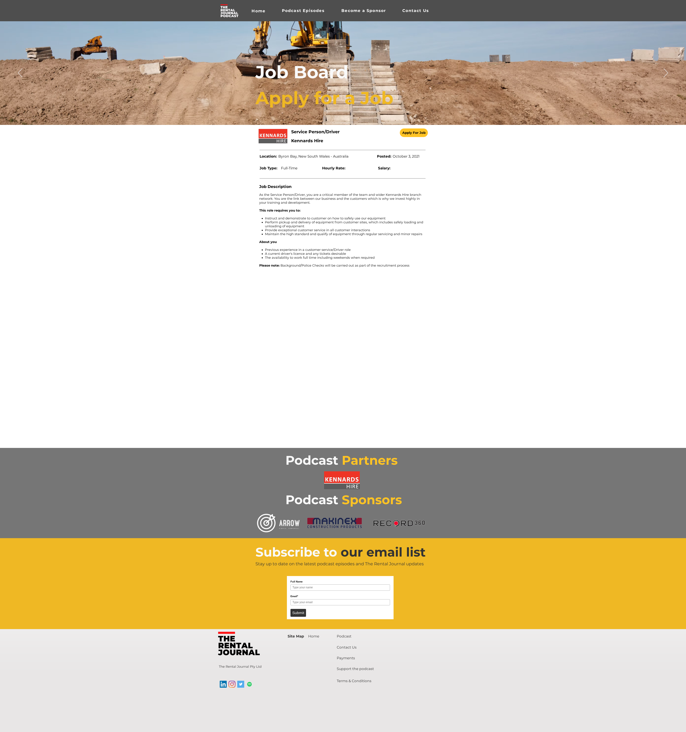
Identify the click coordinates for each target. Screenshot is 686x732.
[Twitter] (240, 684)
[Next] (666, 73)
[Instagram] (231, 684)
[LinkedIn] (223, 684)
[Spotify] (249, 684)
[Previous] (20, 73)
